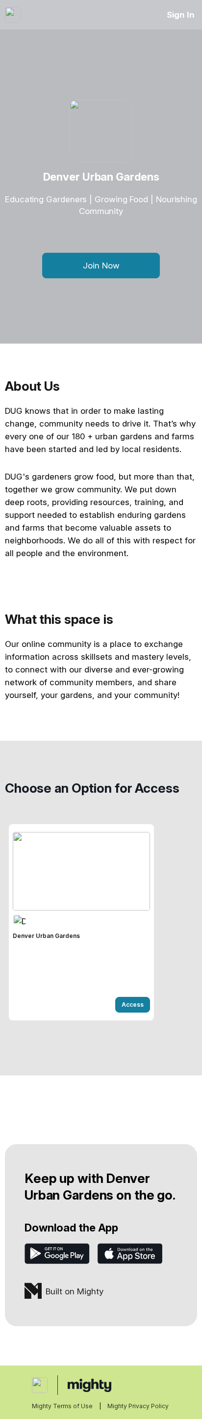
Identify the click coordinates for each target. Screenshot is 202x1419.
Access (133, 1004)
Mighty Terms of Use (62, 1406)
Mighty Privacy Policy (138, 1406)
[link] (81, 922)
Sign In (181, 15)
